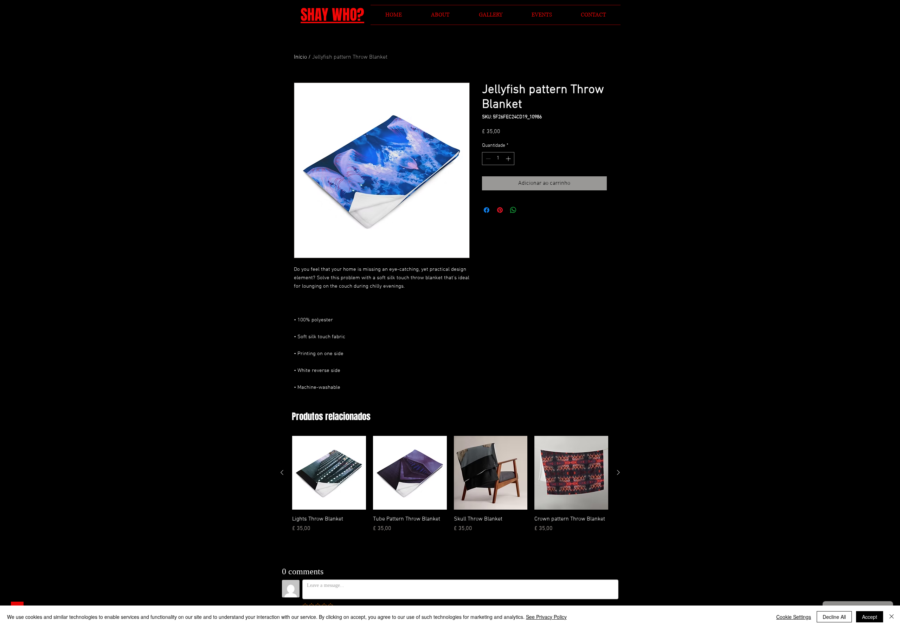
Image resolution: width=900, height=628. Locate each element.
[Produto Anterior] (282, 472)
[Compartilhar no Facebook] (486, 210)
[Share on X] (526, 210)
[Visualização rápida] (329, 473)
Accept (869, 616)
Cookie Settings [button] (793, 616)
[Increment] (508, 158)
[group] (450, 488)
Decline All (834, 616)
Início (300, 57)
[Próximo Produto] (618, 472)
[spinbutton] (498, 158)
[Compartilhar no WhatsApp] (513, 210)
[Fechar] (891, 616)
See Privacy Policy (546, 616)
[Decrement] (487, 158)
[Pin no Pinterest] (500, 210)
